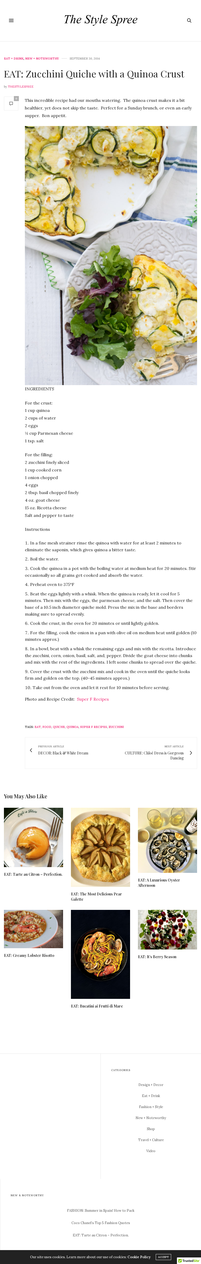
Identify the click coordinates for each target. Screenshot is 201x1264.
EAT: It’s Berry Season (157, 956)
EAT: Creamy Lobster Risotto (29, 955)
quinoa (72, 727)
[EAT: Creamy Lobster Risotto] (33, 929)
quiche (59, 727)
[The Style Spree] (100, 20)
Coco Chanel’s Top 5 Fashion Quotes (100, 1223)
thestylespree (21, 86)
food (46, 727)
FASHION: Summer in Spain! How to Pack (101, 1210)
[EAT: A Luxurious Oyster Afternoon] (167, 840)
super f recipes (93, 727)
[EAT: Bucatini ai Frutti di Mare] (100, 954)
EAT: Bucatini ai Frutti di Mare (97, 1006)
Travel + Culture (151, 1140)
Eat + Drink (14, 58)
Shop (151, 1129)
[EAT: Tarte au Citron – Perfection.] (33, 837)
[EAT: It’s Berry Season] (167, 930)
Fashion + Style (151, 1107)
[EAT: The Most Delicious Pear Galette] (100, 847)
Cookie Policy (138, 1257)
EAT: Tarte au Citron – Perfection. (33, 874)
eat (38, 727)
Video (150, 1151)
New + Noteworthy (42, 58)
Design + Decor (150, 1085)
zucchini (116, 727)
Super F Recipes (93, 699)
